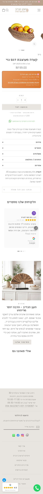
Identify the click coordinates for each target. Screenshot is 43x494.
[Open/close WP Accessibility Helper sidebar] (4, 480)
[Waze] (27, 435)
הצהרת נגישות (21, 469)
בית (39, 54)
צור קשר (21, 446)
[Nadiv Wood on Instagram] (22, 436)
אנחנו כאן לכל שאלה (21, 189)
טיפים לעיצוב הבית (21, 455)
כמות (21, 95)
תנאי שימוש (21, 460)
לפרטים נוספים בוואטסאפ (23, 121)
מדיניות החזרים (21, 465)
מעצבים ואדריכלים (21, 478)
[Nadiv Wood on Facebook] (18, 436)
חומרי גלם (21, 483)
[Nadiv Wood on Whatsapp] (13, 436)
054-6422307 (12, 405)
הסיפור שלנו (22, 342)
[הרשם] (37, 427)
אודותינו (21, 450)
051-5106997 (27, 405)
